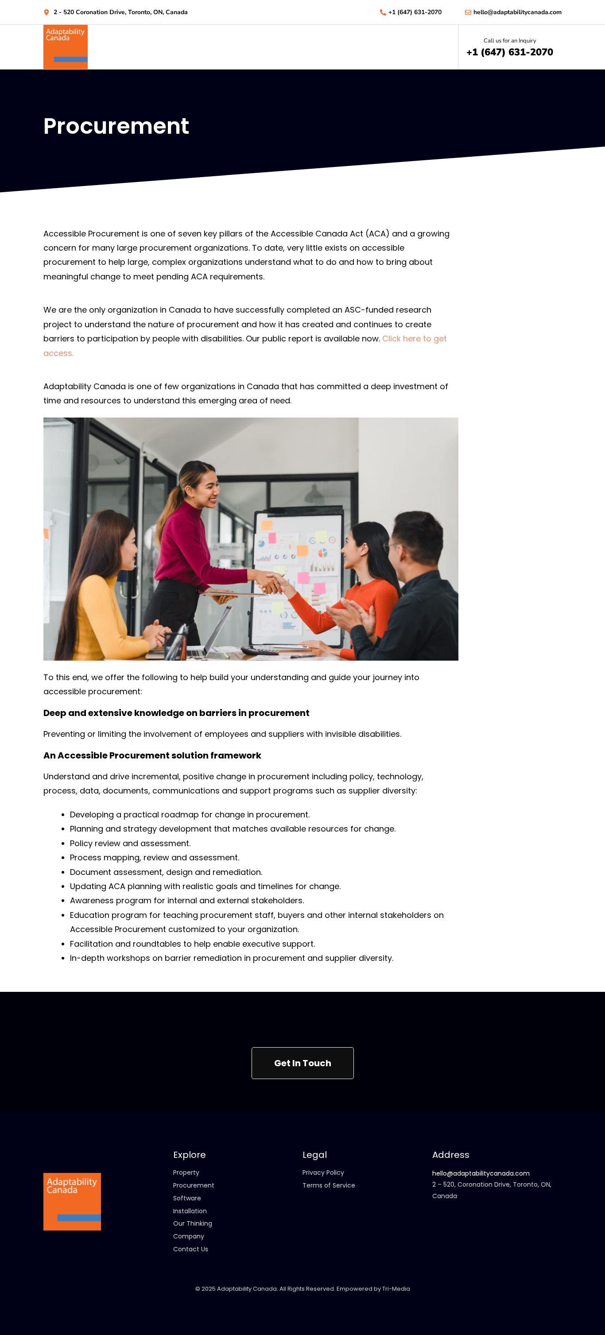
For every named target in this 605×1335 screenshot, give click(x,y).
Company (188, 1236)
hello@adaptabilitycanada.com (481, 1173)
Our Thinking (192, 1223)
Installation (190, 1211)
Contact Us (190, 1249)
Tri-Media (396, 1289)
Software (187, 1198)
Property (186, 1172)
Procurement (193, 1185)
